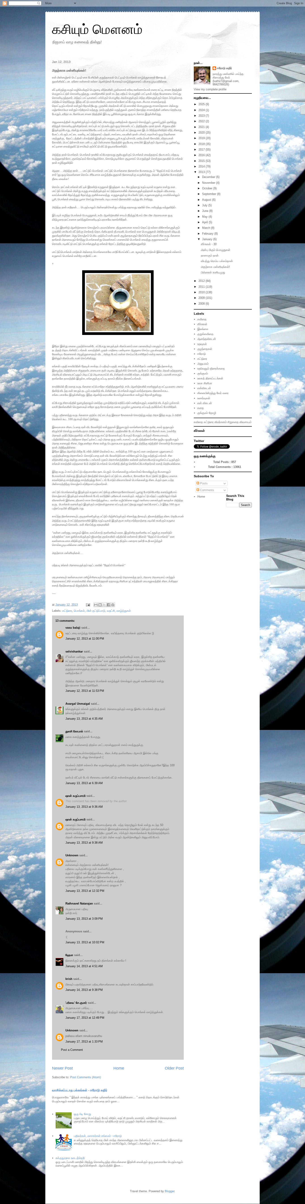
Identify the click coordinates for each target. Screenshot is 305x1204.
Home (118, 1068)
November (209, 182)
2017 (202, 149)
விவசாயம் (245, 422)
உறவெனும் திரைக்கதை (211, 368)
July (205, 205)
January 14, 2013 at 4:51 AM (84, 966)
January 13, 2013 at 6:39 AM (84, 783)
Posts (203, 483)
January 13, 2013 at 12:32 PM (84, 890)
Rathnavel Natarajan (79, 903)
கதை (200, 408)
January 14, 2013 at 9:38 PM (84, 989)
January (207, 239)
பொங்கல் (79, 610)
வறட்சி (111, 610)
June (205, 211)
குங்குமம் (202, 373)
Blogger (169, 1191)
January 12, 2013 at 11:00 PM (84, 638)
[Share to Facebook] (108, 605)
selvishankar (74, 651)
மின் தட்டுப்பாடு (96, 610)
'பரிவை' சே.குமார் (76, 1002)
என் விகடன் (204, 403)
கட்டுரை (67, 610)
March (206, 227)
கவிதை (202, 319)
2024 (202, 110)
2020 (202, 132)
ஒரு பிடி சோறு (82, 1114)
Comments (206, 490)
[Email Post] (87, 604)
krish (68, 979)
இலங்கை (202, 329)
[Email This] (96, 605)
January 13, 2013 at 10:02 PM (84, 942)
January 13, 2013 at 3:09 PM (84, 918)
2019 (202, 138)
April (205, 222)
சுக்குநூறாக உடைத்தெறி (70, 1158)
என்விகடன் (204, 388)
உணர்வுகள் (203, 398)
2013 (202, 172)
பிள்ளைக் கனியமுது (213, 272)
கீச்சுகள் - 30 (209, 244)
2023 (202, 115)
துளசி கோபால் (74, 731)
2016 (202, 155)
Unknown (71, 855)
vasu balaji (72, 627)
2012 (202, 281)
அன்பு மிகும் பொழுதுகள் (215, 250)
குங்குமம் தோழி (206, 413)
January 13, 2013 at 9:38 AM (84, 842)
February (208, 233)
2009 (202, 297)
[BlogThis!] (100, 605)
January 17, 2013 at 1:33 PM (84, 1041)
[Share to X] (104, 605)
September (209, 194)
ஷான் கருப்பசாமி (75, 795)
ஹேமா (69, 955)
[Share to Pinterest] (113, 605)
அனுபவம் (203, 363)
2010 (202, 292)
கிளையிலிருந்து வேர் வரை (213, 393)
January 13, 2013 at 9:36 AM (84, 806)
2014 (202, 166)
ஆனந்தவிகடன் (206, 339)
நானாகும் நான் (210, 255)
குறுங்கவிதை (205, 334)
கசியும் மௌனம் (97, 29)
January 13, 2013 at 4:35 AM (84, 718)
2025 (202, 104)
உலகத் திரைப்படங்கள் (210, 378)
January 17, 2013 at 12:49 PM (84, 1017)
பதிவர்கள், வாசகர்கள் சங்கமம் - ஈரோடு (98, 1136)
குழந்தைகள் (204, 349)
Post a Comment (72, 1049)
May (205, 216)
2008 (202, 303)
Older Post (174, 1068)
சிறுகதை (233, 422)
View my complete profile (210, 89)
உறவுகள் (202, 344)
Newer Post (62, 1068)
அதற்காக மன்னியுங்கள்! (215, 266)
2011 (202, 286)
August (207, 199)
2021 (202, 127)
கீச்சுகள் (202, 324)
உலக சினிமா (204, 383)
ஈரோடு (201, 353)
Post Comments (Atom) (85, 1077)
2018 (202, 144)
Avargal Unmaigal (77, 703)
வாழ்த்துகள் (124, 610)
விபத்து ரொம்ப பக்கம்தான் (217, 261)
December (209, 177)
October (207, 188)
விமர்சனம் (221, 422)
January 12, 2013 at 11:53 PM (84, 690)
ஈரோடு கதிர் (224, 68)
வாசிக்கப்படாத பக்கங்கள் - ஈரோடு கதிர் (79, 1090)
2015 (202, 161)
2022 (202, 121)
